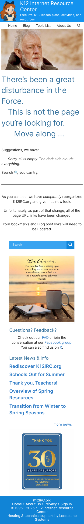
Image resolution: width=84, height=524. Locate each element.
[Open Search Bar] (79, 25)
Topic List (43, 25)
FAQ (45, 337)
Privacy (51, 504)
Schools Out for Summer (37, 374)
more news (62, 424)
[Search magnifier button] (70, 245)
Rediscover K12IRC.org (35, 366)
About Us (64, 25)
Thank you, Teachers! (33, 383)
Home (12, 25)
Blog (26, 25)
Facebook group (58, 342)
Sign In (66, 504)
